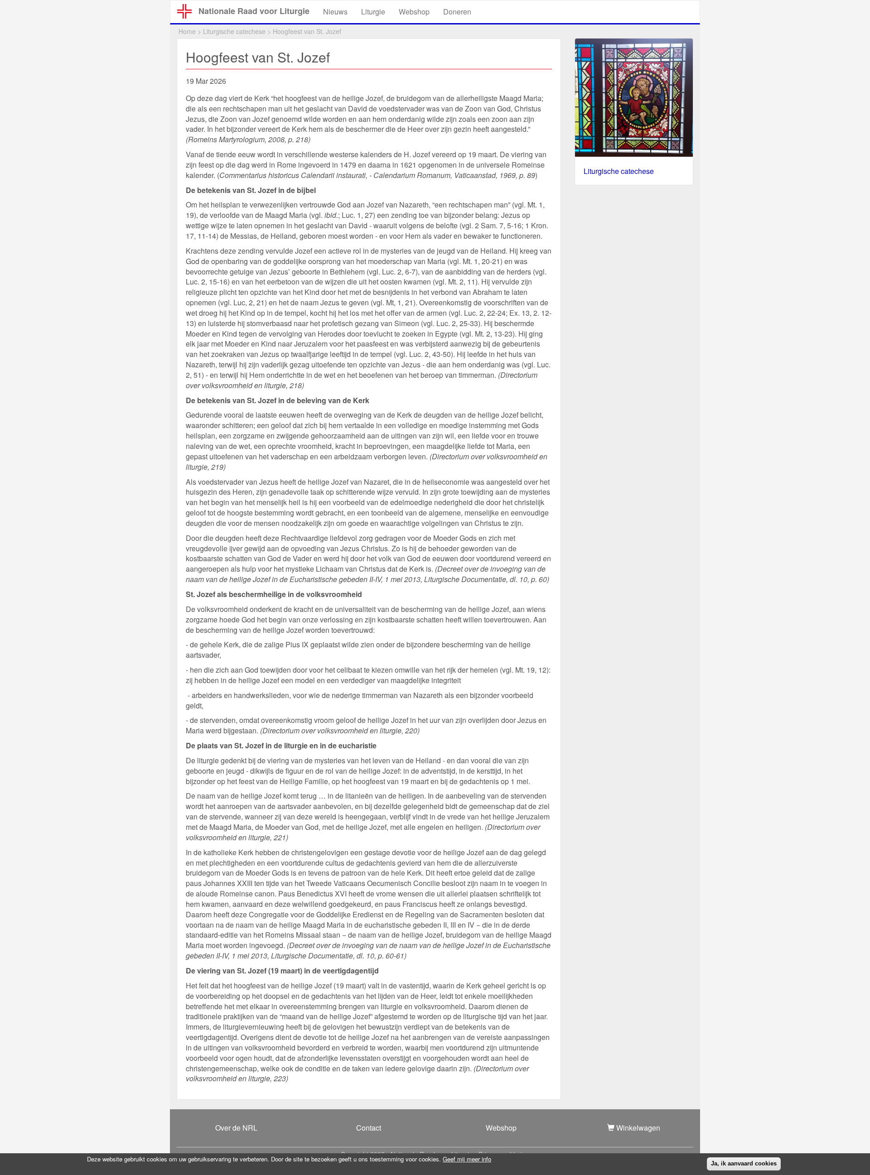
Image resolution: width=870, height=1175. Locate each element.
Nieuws (335, 11)
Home (187, 31)
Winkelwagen (637, 1127)
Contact (368, 1127)
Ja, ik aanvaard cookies (744, 1163)
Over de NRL (236, 1127)
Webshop (414, 11)
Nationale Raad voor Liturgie (253, 11)
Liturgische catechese (234, 31)
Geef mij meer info (467, 1159)
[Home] (187, 11)
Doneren (457, 11)
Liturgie (373, 11)
